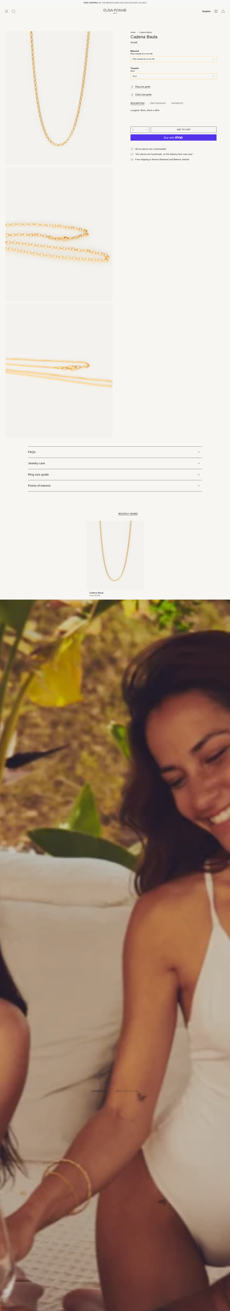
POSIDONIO (99, 1091)
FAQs (32, 452)
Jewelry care (36, 463)
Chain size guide (143, 94)
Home (133, 32)
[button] (13, 11)
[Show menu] (6, 11)
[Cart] (223, 11)
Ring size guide (142, 86)
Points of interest (39, 485)
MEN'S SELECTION (127, 1091)
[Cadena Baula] (115, 555)
